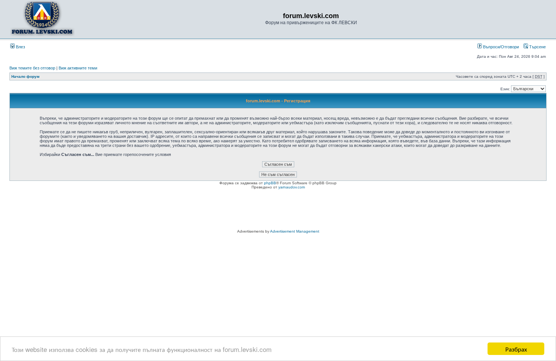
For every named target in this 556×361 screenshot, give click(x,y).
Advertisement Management (294, 231)
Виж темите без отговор (32, 68)
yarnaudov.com (291, 187)
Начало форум (25, 76)
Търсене (537, 47)
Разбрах (516, 348)
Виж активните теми (78, 68)
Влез (20, 47)
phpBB (270, 183)
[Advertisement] (278, 210)
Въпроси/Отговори (500, 47)
